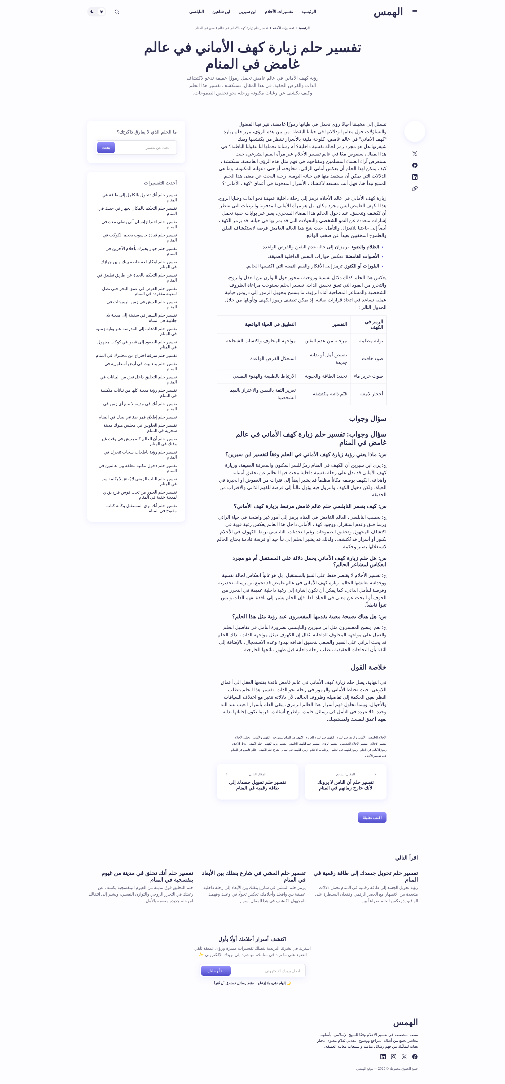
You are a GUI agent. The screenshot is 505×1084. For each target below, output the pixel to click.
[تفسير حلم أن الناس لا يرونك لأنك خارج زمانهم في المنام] (346, 782)
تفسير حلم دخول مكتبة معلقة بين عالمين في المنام (138, 468)
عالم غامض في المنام (244, 749)
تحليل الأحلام (242, 737)
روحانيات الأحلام (319, 749)
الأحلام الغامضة (377, 737)
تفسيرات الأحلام (283, 28)
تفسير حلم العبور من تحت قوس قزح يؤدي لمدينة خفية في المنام (140, 494)
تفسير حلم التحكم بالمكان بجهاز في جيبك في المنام (137, 210)
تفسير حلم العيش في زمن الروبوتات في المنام (142, 304)
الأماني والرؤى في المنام (351, 737)
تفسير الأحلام (378, 743)
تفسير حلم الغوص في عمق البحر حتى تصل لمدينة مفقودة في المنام (139, 291)
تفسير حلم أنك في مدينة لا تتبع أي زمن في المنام (140, 406)
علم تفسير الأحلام (376, 755)
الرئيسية (304, 28)
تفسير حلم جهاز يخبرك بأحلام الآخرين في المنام (141, 251)
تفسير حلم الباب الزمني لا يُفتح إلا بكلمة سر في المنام (139, 481)
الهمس (388, 11)
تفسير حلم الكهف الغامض (304, 743)
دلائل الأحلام (239, 743)
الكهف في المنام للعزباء (320, 737)
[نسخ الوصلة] (415, 189)
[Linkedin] (383, 1056)
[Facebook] (415, 1056)
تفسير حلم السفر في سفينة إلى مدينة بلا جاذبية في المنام (141, 317)
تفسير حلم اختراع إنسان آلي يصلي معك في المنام (139, 224)
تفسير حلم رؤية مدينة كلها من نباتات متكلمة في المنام (138, 393)
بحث (106, 147)
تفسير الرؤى (329, 743)
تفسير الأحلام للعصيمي (354, 743)
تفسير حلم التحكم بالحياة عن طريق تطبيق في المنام (137, 277)
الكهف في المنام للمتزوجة (288, 737)
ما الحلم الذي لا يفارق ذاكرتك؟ (147, 132)
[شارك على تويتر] (415, 153)
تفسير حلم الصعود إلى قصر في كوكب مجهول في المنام (137, 344)
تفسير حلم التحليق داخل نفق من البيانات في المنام (138, 379)
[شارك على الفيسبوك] (415, 165)
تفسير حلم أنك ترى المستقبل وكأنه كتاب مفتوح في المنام (141, 508)
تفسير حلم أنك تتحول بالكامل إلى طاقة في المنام (139, 197)
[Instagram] (393, 1056)
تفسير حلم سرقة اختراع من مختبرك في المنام (136, 355)
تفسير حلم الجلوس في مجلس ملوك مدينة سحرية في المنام (140, 428)
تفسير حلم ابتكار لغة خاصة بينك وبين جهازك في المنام (138, 264)
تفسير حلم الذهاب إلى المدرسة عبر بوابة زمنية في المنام (136, 331)
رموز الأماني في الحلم (373, 749)
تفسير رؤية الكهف (275, 743)
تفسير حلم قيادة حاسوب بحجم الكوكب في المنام (140, 237)
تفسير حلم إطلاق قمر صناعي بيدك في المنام (138, 417)
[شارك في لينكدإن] (415, 177)
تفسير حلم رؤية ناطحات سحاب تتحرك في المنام (140, 454)
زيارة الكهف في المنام (295, 749)
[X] (404, 1056)
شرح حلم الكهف (269, 749)
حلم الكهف (255, 743)
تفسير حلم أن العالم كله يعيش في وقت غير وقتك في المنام (139, 441)
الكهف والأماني (261, 737)
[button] (415, 11)
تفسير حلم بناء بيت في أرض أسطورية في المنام (140, 366)
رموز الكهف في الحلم (345, 749)
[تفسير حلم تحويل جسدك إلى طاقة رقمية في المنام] (257, 782)
